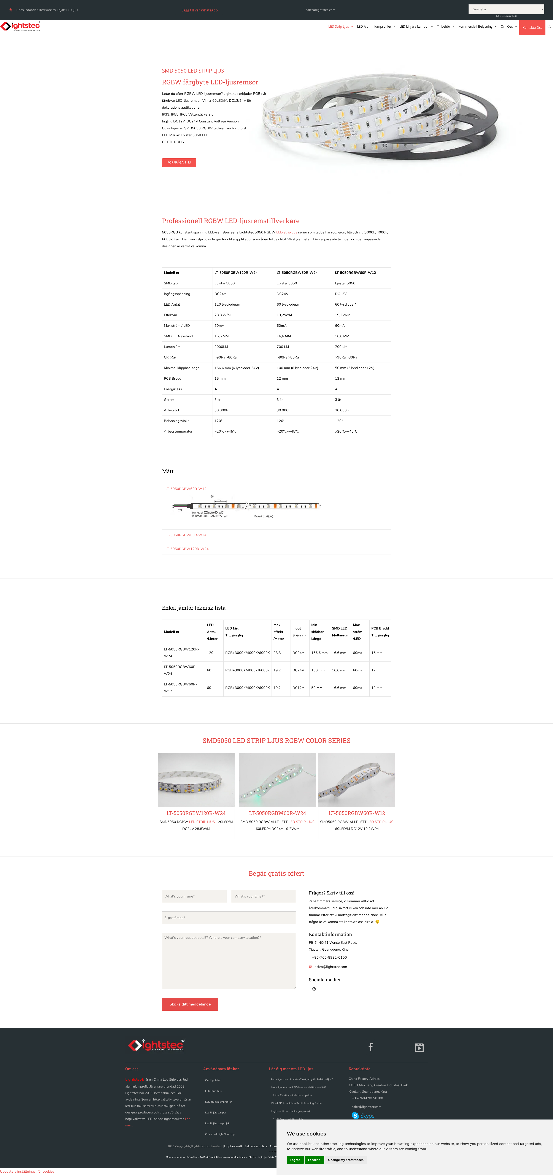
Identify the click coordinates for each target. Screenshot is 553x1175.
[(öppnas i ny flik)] (269, 1128)
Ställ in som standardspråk (506, 16)
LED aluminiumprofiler (374, 26)
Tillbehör (443, 26)
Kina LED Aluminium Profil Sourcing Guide (296, 1103)
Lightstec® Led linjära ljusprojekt (290, 1111)
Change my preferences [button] (346, 1160)
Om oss (507, 26)
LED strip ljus (286, 232)
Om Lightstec (213, 1080)
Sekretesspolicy (256, 1146)
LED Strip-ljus (213, 1091)
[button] (199, 10)
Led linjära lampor (215, 1112)
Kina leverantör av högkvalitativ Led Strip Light (190, 1157)
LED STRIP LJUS (202, 822)
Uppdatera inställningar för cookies (27, 1171)
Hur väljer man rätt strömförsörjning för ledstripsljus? (302, 1079)
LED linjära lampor (414, 26)
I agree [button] (295, 1160)
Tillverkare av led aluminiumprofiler (234, 1157)
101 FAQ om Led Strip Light (287, 1119)
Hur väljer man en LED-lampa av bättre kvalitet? (298, 1087)
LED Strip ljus (338, 26)
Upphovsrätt (233, 1146)
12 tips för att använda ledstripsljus (291, 1095)
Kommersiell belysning (475, 26)
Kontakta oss (532, 27)
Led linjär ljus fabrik (264, 1157)
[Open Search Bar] (549, 26)
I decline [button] (314, 1160)
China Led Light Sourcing (220, 1134)
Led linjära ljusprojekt (217, 1123)
